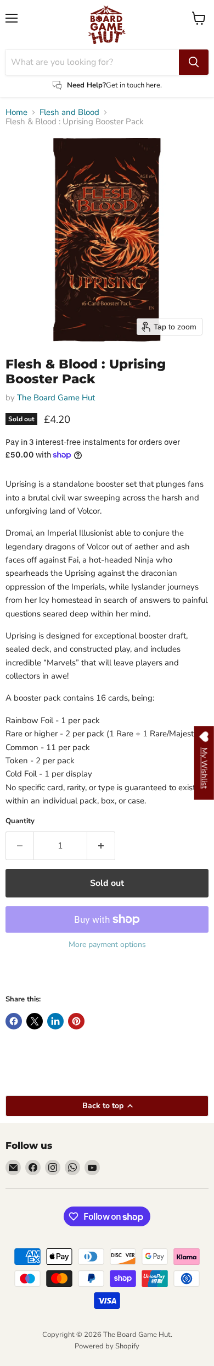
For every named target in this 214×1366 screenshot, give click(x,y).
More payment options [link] (107, 944)
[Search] (194, 62)
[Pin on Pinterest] (76, 1021)
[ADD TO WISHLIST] (16, 974)
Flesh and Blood (69, 112)
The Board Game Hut (56, 397)
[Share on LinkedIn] (55, 1021)
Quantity (20, 821)
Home (16, 112)
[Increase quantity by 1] (101, 845)
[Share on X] (34, 1021)
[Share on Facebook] (13, 1021)
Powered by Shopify (107, 1346)
